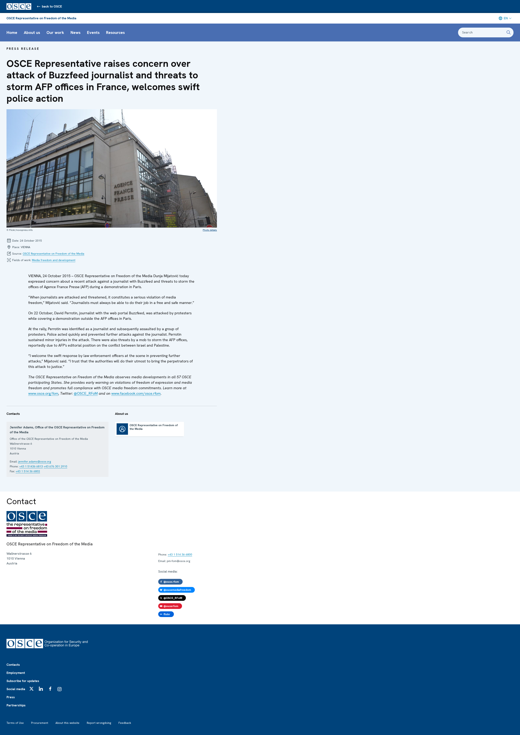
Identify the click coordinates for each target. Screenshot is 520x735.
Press (10, 697)
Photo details (210, 230)
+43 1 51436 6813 (31, 466)
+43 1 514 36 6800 (180, 554)
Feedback (124, 723)
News (75, 32)
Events (93, 32)
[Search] (509, 32)
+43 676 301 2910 (55, 466)
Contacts (13, 665)
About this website (67, 723)
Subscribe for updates (22, 681)
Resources (115, 32)
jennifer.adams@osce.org (34, 461)
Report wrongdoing (99, 723)
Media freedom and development (53, 260)
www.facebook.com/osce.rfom (136, 393)
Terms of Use (15, 723)
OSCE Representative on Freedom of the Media (41, 18)
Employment (15, 673)
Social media (15, 689)
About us (32, 32)
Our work (55, 32)
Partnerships (16, 705)
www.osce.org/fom (43, 393)
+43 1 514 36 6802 (28, 471)
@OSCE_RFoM (86, 393)
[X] (31, 689)
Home (11, 32)
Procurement (39, 723)
